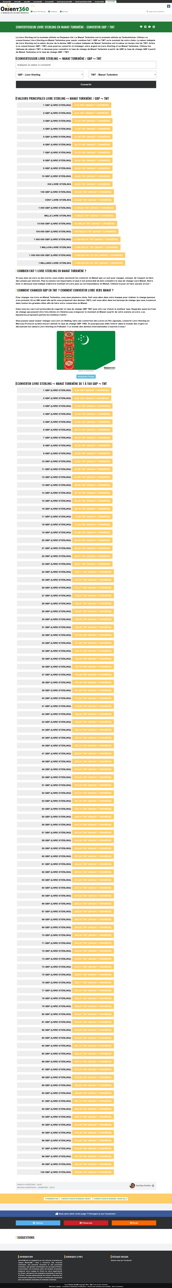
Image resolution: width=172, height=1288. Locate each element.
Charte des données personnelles (99, 1286)
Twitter (39, 1223)
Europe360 (49, 2)
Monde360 (7, 2)
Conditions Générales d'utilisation (74, 1286)
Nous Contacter (117, 1286)
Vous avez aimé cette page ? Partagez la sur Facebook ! (87, 1213)
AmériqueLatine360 (64, 2)
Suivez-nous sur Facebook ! (121, 1260)
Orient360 (111, 2)
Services (65, 11)
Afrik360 (17, 2)
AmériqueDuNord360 (83, 2)
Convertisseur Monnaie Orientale (110, 1199)
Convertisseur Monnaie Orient (76, 1199)
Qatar (33, 6)
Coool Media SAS (70, 1284)
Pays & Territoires (39, 11)
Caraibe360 (37, 2)
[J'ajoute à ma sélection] (145, 27)
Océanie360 (99, 2)
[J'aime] (141, 27)
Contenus (53, 11)
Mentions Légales (55, 1286)
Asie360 (27, 2)
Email (135, 1223)
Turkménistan (52, 1199)
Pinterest (87, 1223)
